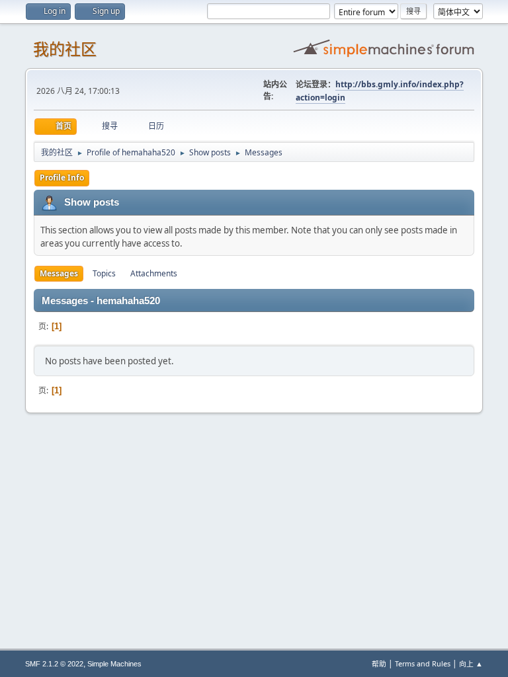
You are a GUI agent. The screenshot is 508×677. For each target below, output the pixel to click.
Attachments (153, 273)
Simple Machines (114, 664)
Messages (59, 273)
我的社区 (65, 49)
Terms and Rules (422, 663)
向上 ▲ (471, 663)
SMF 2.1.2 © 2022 (54, 664)
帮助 (379, 663)
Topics (104, 273)
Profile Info (62, 177)
